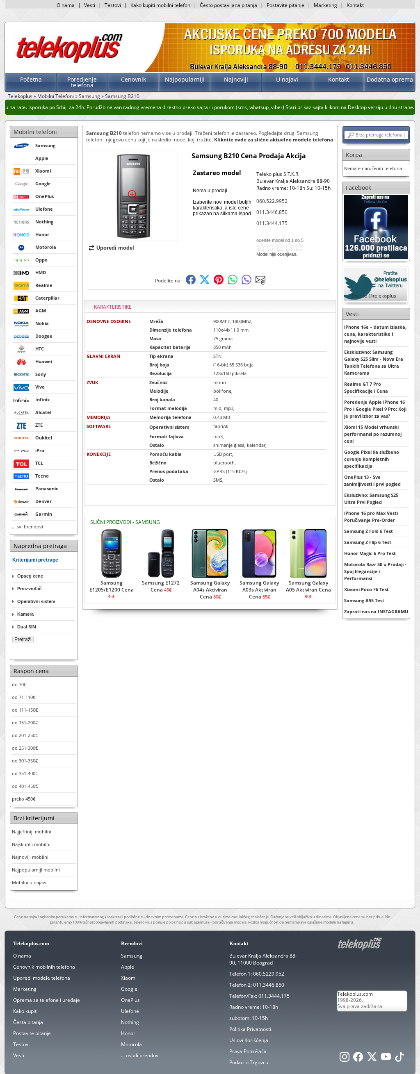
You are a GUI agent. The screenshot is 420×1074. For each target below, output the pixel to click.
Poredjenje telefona (82, 82)
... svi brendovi (27, 526)
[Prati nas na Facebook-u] (376, 226)
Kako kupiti (25, 1011)
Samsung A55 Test (364, 600)
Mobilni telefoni (35, 132)
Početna (31, 79)
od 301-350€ (25, 761)
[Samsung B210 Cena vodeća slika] (133, 237)
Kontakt (355, 5)
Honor (128, 1033)
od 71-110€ (23, 697)
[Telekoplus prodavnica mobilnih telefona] (67, 62)
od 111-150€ (25, 710)
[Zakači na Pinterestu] (219, 282)
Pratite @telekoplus (374, 295)
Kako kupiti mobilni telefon (160, 5)
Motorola (131, 1044)
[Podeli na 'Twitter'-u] (205, 282)
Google (129, 988)
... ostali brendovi (140, 1055)
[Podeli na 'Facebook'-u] (191, 282)
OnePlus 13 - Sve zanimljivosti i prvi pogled (372, 480)
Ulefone (130, 1011)
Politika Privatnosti (250, 1029)
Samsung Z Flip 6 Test (367, 542)
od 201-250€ (25, 735)
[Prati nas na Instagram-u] (344, 1059)
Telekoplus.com (355, 993)
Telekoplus (20, 96)
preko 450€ (23, 799)
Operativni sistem (36, 601)
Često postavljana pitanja (228, 5)
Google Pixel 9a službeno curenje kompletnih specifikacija (371, 459)
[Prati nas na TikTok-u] (399, 1059)
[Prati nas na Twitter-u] (372, 1059)
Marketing (325, 5)
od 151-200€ (25, 722)
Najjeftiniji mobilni (31, 831)
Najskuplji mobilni (31, 844)
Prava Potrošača (248, 1051)
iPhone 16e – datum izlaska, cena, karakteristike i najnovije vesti (375, 334)
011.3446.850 (272, 212)
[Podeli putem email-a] (260, 282)
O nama (66, 5)
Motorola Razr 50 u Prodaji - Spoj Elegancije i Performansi (375, 571)
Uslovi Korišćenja (248, 1040)
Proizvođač (29, 588)
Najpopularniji (185, 79)
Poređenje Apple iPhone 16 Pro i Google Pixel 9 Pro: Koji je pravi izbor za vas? (375, 409)
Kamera (25, 614)
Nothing (130, 1022)
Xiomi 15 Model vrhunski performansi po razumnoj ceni (373, 434)
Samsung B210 (122, 96)
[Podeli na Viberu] (246, 282)
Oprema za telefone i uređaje (46, 1000)
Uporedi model (115, 248)
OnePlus (130, 1000)
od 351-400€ (25, 773)
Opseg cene (30, 575)
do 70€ (19, 684)
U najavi (287, 79)
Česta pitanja (28, 1022)
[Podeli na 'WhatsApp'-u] (232, 282)
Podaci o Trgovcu (248, 1062)
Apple (127, 966)
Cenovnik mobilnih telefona (44, 966)
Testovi (113, 5)
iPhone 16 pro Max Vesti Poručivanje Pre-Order (371, 516)
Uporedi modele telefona (41, 977)
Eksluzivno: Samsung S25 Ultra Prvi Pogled (371, 498)
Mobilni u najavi (29, 882)
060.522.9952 (272, 201)
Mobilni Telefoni (55, 96)
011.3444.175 (272, 223)
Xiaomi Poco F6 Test (366, 589)
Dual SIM (26, 626)
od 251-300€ (25, 748)
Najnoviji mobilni (30, 857)
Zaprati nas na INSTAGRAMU (376, 611)
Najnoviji (236, 79)
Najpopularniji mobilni (36, 870)
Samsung (89, 96)
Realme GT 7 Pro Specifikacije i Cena (366, 387)
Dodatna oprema (390, 79)
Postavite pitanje (285, 5)
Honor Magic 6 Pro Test (370, 553)
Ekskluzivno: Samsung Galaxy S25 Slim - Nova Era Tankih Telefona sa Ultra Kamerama (373, 362)
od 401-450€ (25, 786)
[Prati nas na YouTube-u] (386, 1059)
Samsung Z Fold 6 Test (368, 531)
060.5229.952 (268, 973)
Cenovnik (133, 79)
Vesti (89, 5)
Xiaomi (129, 977)
